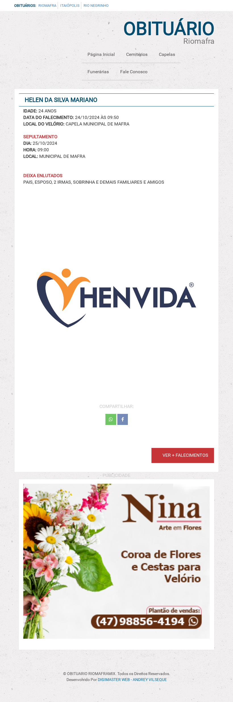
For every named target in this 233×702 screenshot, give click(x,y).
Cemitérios (136, 54)
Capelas (167, 54)
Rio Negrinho (96, 5)
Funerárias (98, 71)
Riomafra (47, 5)
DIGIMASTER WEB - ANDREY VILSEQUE (132, 679)
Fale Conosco (133, 71)
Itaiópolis (70, 5)
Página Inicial (101, 54)
